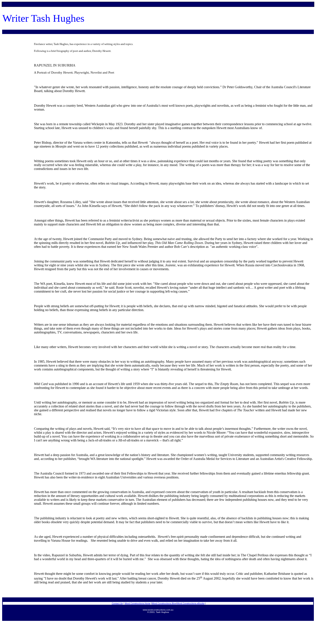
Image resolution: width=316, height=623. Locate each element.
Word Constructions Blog (164, 603)
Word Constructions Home (137, 603)
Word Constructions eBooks (190, 603)
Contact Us (117, 603)
